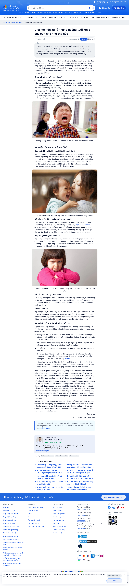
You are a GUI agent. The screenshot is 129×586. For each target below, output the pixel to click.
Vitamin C (100, 12)
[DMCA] (87, 541)
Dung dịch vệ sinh (89, 12)
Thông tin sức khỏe (47, 456)
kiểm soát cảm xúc (83, 225)
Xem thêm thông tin (42, 450)
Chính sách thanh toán (10, 536)
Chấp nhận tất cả (114, 575)
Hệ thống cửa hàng (9, 510)
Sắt (38, 12)
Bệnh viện (56, 523)
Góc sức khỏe (17, 22)
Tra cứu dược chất (59, 513)
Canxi (21, 12)
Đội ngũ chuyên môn (60, 526)
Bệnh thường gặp (58, 520)
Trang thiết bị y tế (34, 520)
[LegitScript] (87, 546)
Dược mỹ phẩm (33, 510)
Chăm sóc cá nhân (34, 517)
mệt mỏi (68, 359)
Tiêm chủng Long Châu (36, 526)
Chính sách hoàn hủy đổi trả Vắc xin (12, 549)
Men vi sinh (78, 12)
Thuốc (30, 513)
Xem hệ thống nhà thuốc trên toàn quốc (30, 497)
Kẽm (33, 12)
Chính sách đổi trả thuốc (11, 526)
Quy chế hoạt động (9, 517)
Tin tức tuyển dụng (59, 530)
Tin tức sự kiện (58, 533)
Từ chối (114, 581)
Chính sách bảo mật (10, 533)
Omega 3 (28, 12)
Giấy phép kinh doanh (10, 513)
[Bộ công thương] (82, 537)
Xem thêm (46, 428)
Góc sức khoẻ (57, 507)
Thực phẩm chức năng (35, 507)
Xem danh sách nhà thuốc (113, 497)
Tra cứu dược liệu (58, 517)
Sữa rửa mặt (68, 12)
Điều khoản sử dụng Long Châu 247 (12, 564)
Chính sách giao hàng (10, 530)
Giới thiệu (6, 507)
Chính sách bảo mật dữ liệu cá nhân (13, 543)
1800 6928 (122, 2)
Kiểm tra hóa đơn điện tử (11, 539)
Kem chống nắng (45, 12)
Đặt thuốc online (33, 523)
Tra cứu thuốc (57, 510)
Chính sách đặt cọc (9, 520)
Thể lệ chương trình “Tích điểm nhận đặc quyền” (11, 559)
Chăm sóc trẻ (74, 456)
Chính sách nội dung (10, 523)
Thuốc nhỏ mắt (58, 12)
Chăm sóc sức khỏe (62, 456)
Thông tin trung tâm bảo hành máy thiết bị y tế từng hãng (13, 554)
